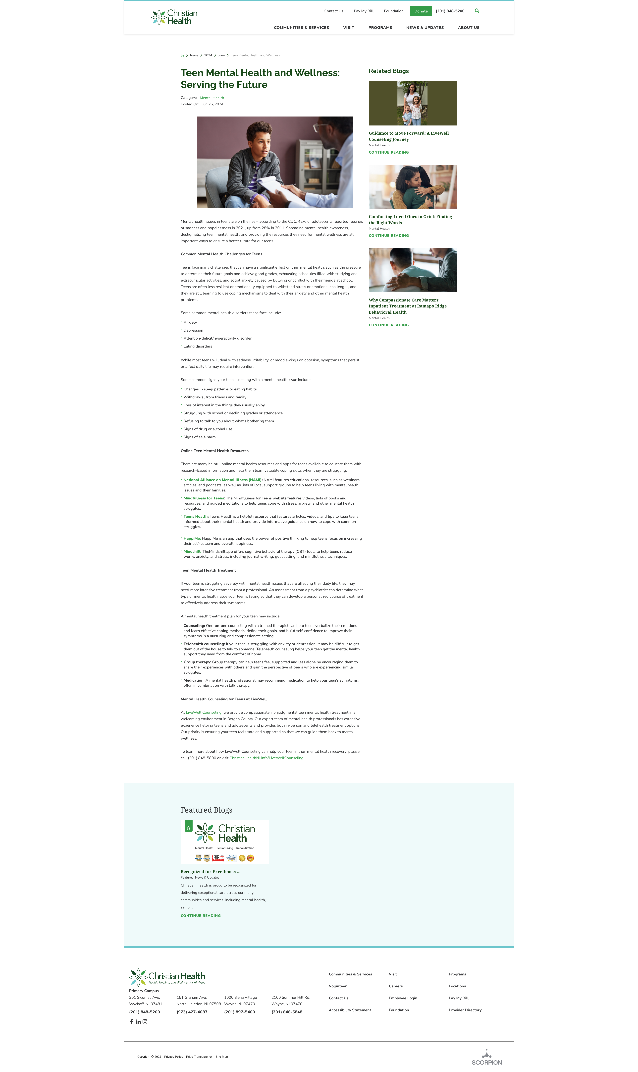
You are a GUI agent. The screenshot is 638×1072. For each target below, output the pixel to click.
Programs (380, 27)
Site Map (222, 1056)
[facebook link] (131, 1021)
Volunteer (338, 986)
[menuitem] (301, 29)
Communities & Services (301, 27)
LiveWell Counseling (204, 712)
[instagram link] (145, 1021)
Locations (457, 986)
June (221, 55)
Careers (396, 986)
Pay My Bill (363, 11)
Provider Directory (465, 1010)
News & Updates (425, 27)
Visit (348, 27)
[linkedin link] (138, 1021)
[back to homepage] (182, 55)
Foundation (394, 11)
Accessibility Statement (350, 1010)
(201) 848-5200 (450, 11)
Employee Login (403, 998)
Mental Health (212, 97)
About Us (469, 27)
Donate (421, 11)
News (194, 55)
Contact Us (333, 11)
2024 (208, 55)
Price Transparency (199, 1056)
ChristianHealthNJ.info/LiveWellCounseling (266, 758)
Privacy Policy (173, 1056)
